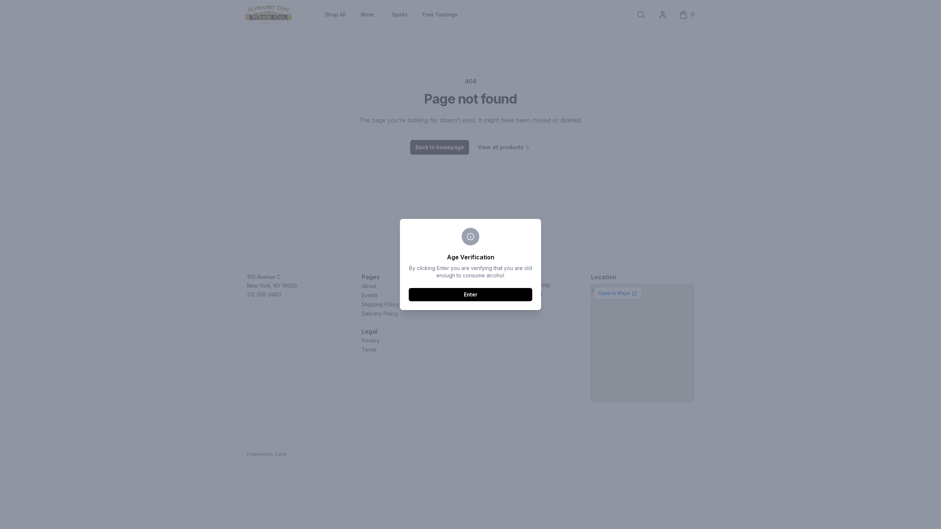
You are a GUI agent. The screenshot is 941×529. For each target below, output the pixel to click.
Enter (470, 294)
